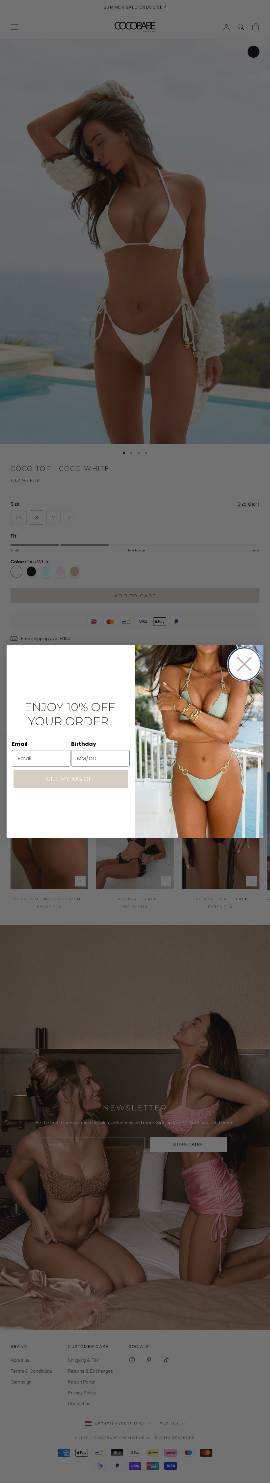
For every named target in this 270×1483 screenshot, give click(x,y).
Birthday (83, 744)
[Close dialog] (244, 664)
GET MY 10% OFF (71, 779)
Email (20, 744)
